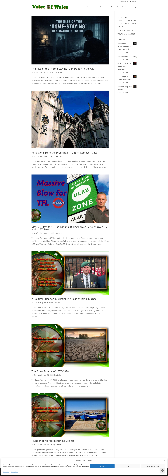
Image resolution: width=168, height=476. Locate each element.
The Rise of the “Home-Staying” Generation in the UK (63, 68)
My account (123, 1)
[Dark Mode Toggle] (162, 470)
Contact (128, 7)
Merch (113, 7)
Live (94, 7)
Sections (103, 7)
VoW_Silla (38, 72)
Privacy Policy (14, 472)
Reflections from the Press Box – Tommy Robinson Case (64, 152)
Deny (127, 466)
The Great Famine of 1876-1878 (50, 371)
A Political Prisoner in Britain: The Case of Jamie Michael (64, 299)
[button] (164, 461)
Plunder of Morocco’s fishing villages (53, 440)
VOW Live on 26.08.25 (126, 34)
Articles (59, 72)
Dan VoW (38, 302)
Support (120, 7)
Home (89, 7)
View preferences (153, 466)
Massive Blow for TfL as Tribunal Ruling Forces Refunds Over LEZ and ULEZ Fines (70, 228)
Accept (102, 466)
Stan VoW (38, 156)
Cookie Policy (6, 472)
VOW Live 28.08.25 (125, 30)
